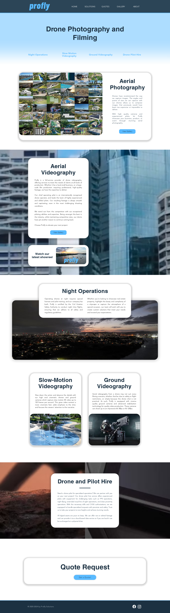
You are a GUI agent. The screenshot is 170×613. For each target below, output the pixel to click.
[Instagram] (139, 606)
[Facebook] (134, 606)
